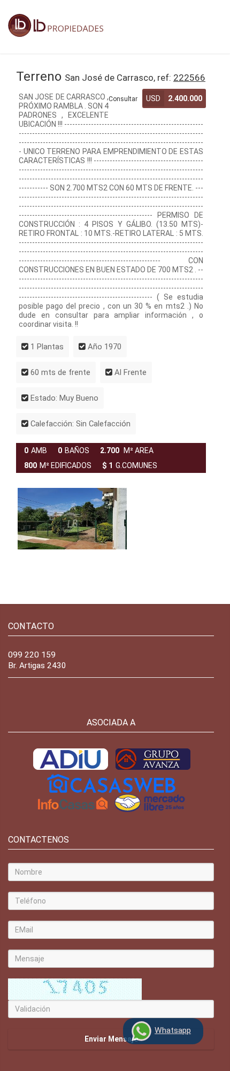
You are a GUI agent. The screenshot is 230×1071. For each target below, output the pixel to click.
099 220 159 (32, 655)
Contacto (31, 626)
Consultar (123, 99)
